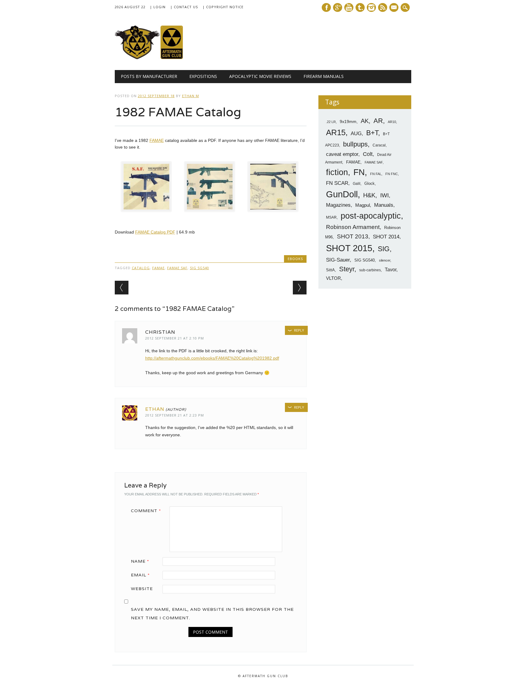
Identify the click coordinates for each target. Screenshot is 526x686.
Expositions (203, 76)
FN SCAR (337, 183)
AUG (356, 133)
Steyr (346, 269)
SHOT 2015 (349, 248)
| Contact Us (184, 7)
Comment (146, 510)
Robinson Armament (353, 227)
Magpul (362, 205)
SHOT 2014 (386, 237)
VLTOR (333, 278)
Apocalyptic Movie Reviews (260, 76)
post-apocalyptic (371, 215)
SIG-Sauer (338, 260)
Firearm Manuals (323, 76)
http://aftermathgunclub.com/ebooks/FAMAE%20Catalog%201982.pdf (212, 358)
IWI (384, 195)
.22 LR (331, 122)
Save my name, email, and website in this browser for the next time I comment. (212, 614)
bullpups (355, 144)
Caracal (379, 145)
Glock (369, 183)
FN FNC (391, 174)
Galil (356, 183)
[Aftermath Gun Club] (160, 57)
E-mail (394, 8)
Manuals (383, 205)
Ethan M (190, 95)
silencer (384, 260)
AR (378, 121)
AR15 (335, 132)
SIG (384, 249)
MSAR (331, 217)
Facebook (326, 7)
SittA (330, 270)
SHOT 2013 (352, 236)
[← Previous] (121, 287)
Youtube (348, 7)
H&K (369, 195)
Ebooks (295, 258)
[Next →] (300, 287)
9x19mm (348, 121)
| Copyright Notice (223, 7)
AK (365, 121)
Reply (299, 330)
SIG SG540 (199, 268)
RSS (382, 7)
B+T (372, 133)
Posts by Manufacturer (149, 76)
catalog (141, 268)
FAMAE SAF (177, 268)
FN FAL (375, 174)
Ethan (154, 409)
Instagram (371, 7)
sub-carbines (370, 270)
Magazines (338, 205)
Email (140, 575)
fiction (337, 172)
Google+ (337, 7)
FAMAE (156, 140)
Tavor (390, 269)
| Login (158, 7)
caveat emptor (342, 154)
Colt (368, 154)
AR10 (392, 122)
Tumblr (360, 7)
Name (140, 561)
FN (359, 172)
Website (142, 588)
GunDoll (342, 194)
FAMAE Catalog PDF (155, 232)
